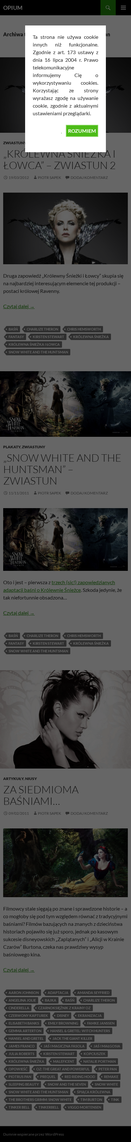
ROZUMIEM (82, 131)
